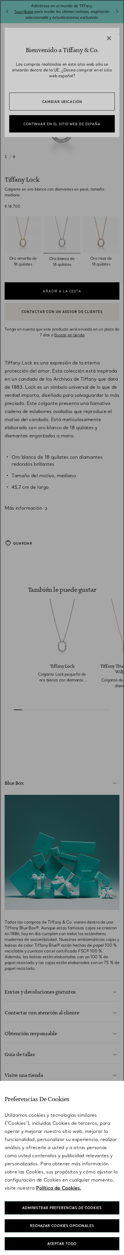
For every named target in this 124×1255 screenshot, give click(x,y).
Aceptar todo (62, 1244)
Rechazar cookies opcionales (62, 1226)
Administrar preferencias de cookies (62, 1208)
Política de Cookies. (58, 1188)
